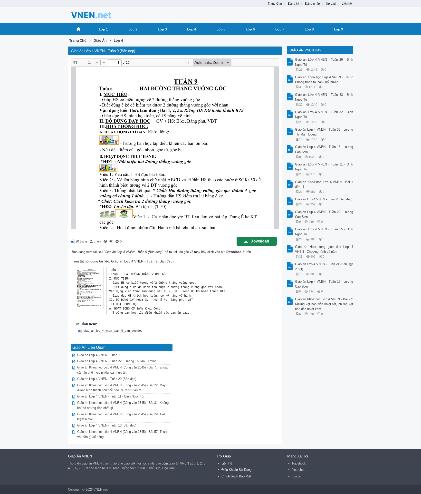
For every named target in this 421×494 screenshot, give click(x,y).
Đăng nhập (312, 3)
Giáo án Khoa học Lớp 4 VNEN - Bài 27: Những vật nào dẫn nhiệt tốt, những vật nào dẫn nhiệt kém (324, 304)
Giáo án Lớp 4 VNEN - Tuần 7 (98, 355)
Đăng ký (293, 3)
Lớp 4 (191, 29)
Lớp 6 (250, 29)
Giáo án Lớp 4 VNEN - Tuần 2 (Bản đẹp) (323, 199)
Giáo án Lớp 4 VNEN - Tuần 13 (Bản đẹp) (106, 425)
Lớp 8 (309, 29)
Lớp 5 (221, 29)
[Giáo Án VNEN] (107, 15)
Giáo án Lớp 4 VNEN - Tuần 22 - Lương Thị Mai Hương (116, 361)
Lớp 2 (132, 29)
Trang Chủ (275, 3)
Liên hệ (347, 3)
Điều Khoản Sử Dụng (236, 470)
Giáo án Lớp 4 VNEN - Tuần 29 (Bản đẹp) (106, 379)
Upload (331, 3)
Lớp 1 (103, 29)
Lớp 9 (338, 29)
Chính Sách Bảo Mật (236, 476)
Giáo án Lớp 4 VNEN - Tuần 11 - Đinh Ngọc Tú (110, 396)
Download (259, 241)
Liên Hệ (226, 463)
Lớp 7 (279, 29)
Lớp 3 (162, 29)
